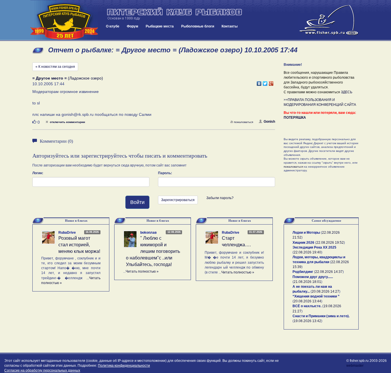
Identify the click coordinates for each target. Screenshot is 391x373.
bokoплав (148, 233)
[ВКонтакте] (259, 82)
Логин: (37, 173)
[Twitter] (265, 82)
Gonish (269, 122)
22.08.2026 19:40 (307, 252)
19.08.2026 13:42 (307, 321)
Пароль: (165, 173)
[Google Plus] (271, 82)
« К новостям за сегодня (55, 67)
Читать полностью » (142, 271)
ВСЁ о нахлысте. (307, 306)
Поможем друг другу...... (313, 277)
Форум (132, 26)
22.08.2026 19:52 (330, 243)
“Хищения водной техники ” (316, 296)
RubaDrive (67, 233)
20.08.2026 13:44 (307, 301)
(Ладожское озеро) (67, 78)
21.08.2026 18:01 (307, 282)
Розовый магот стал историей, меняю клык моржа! (79, 245)
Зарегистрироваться (178, 200)
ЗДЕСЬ (346, 92)
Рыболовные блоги (197, 26)
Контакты (230, 26)
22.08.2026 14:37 (329, 272)
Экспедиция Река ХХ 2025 (314, 247)
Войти (137, 202)
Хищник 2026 (303, 243)
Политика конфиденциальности (124, 366)
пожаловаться (243, 122)
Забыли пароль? (220, 198)
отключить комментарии (67, 122)
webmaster (355, 366)
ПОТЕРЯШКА (295, 118)
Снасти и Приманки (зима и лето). (321, 316)
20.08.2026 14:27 (325, 291)
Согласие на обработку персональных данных (42, 370)
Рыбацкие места (160, 26)
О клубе (112, 26)
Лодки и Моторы (306, 233)
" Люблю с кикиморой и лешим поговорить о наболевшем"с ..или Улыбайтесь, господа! (153, 251)
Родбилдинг (303, 272)
